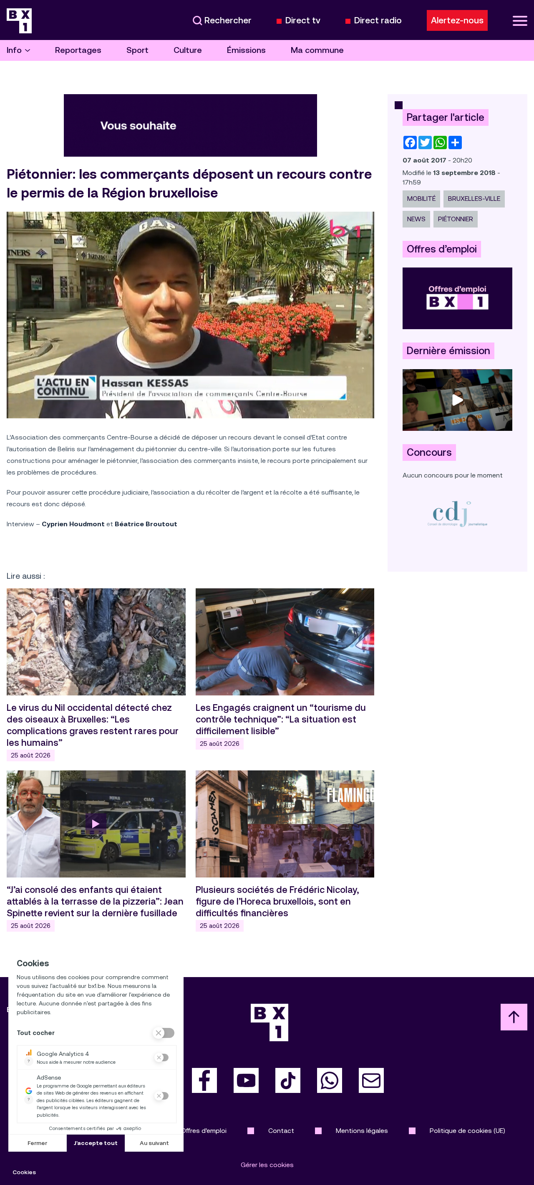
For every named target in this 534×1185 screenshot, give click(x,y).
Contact (281, 1130)
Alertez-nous (457, 20)
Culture (188, 50)
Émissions (246, 50)
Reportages (78, 50)
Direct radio (378, 21)
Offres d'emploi (204, 1130)
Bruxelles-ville (474, 198)
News (416, 219)
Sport (137, 50)
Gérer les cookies (267, 1165)
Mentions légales (362, 1130)
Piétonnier (455, 219)
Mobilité (421, 198)
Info (14, 50)
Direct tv (302, 21)
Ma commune (317, 50)
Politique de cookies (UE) (467, 1130)
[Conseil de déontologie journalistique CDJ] (457, 513)
